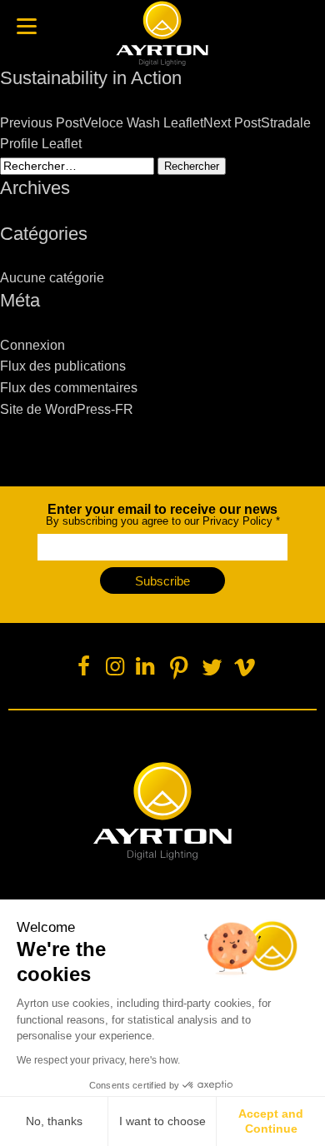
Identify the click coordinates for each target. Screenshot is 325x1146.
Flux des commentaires (69, 388)
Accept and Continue (270, 1121)
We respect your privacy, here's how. (98, 1060)
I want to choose (162, 1121)
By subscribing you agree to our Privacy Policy (163, 515)
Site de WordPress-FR (66, 409)
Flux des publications (63, 366)
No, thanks (54, 1121)
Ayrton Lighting (163, 811)
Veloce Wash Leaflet (101, 123)
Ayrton (162, 33)
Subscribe (162, 581)
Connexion (32, 345)
